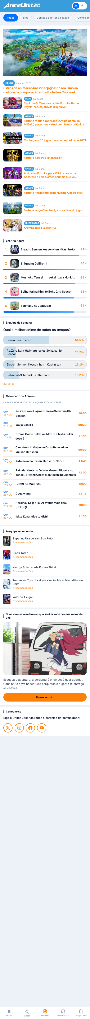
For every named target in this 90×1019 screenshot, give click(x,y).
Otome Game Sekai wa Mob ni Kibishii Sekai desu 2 (44, 436)
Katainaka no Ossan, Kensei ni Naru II (39, 461)
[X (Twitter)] (8, 728)
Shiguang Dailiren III (34, 263)
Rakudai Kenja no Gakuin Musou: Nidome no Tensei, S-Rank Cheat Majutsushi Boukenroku (45, 473)
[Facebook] (30, 728)
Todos (10, 17)
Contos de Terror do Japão (53, 17)
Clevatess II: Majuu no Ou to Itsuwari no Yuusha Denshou (41, 450)
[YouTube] (41, 728)
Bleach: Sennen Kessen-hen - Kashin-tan (48, 249)
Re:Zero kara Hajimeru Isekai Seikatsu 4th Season (43, 413)
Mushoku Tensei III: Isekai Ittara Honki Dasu (47, 277)
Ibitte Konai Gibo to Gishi (31, 516)
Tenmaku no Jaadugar (36, 305)
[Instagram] (19, 728)
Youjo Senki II (24, 424)
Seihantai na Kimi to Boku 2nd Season (46, 291)
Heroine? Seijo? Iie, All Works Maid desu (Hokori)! (41, 505)
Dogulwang (23, 493)
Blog (25, 17)
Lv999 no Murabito (28, 484)
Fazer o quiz (45, 697)
